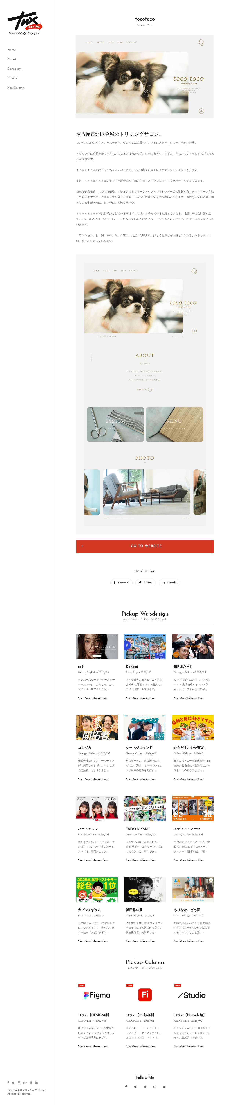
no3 (80, 667)
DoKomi (132, 667)
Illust (81, 915)
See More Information (93, 698)
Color (11, 78)
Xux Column (15, 87)
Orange (178, 672)
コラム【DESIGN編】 (94, 1015)
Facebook (123, 582)
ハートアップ (88, 829)
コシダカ (84, 748)
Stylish (91, 672)
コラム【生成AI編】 (141, 1015)
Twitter (148, 582)
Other (82, 672)
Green (130, 753)
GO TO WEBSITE (146, 546)
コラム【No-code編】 (190, 1015)
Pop (135, 672)
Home (11, 49)
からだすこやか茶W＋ (190, 748)
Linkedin (172, 582)
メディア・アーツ (187, 829)
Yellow (187, 753)
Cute (150, 25)
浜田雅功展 (134, 910)
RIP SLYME (183, 667)
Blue (128, 672)
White (92, 834)
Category (14, 68)
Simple (82, 834)
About (11, 59)
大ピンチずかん (89, 910)
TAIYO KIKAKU (138, 829)
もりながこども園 (187, 910)
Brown (141, 25)
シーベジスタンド (139, 748)
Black (129, 915)
